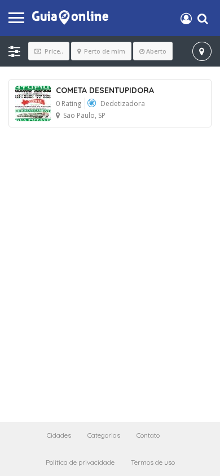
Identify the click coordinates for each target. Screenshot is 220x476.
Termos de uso (153, 462)
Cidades (59, 435)
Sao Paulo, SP (84, 115)
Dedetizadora (122, 103)
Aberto (156, 51)
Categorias (103, 435)
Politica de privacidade (80, 462)
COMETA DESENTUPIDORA (105, 90)
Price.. (53, 51)
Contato (148, 435)
